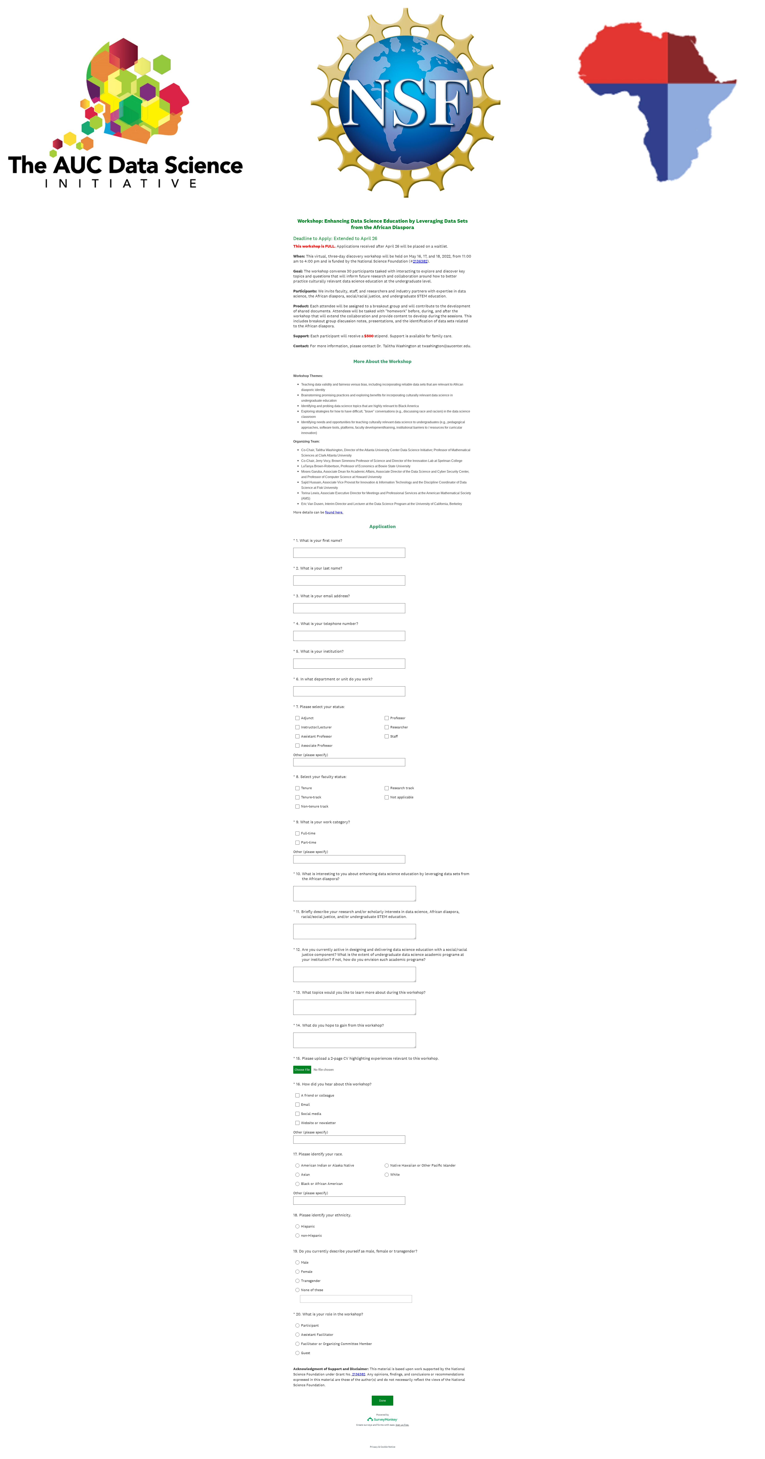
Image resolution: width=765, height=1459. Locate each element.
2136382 (420, 261)
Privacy (374, 1446)
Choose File (302, 1069)
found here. (334, 512)
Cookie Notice (388, 1446)
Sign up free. (402, 1425)
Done (382, 1400)
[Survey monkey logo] (382, 1419)
